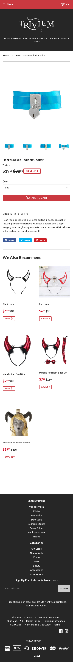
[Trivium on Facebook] (61, 631)
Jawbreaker (36, 515)
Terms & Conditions (49, 617)
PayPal (57, 624)
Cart (68, 4)
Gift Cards (36, 548)
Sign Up (64, 588)
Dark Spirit (36, 519)
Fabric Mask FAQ (14, 621)
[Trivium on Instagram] (67, 631)
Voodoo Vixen (36, 506)
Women (37, 557)
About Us (16, 617)
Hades (36, 536)
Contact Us (30, 617)
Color (6, 181)
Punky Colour (36, 528)
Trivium (37, 640)
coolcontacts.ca (36, 532)
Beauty (36, 565)
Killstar (36, 511)
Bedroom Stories (36, 524)
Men (36, 561)
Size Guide (15, 624)
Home (6, 55)
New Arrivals (36, 553)
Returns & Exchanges (54, 621)
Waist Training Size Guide (37, 624)
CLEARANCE (36, 574)
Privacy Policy (33, 621)
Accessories (36, 570)
